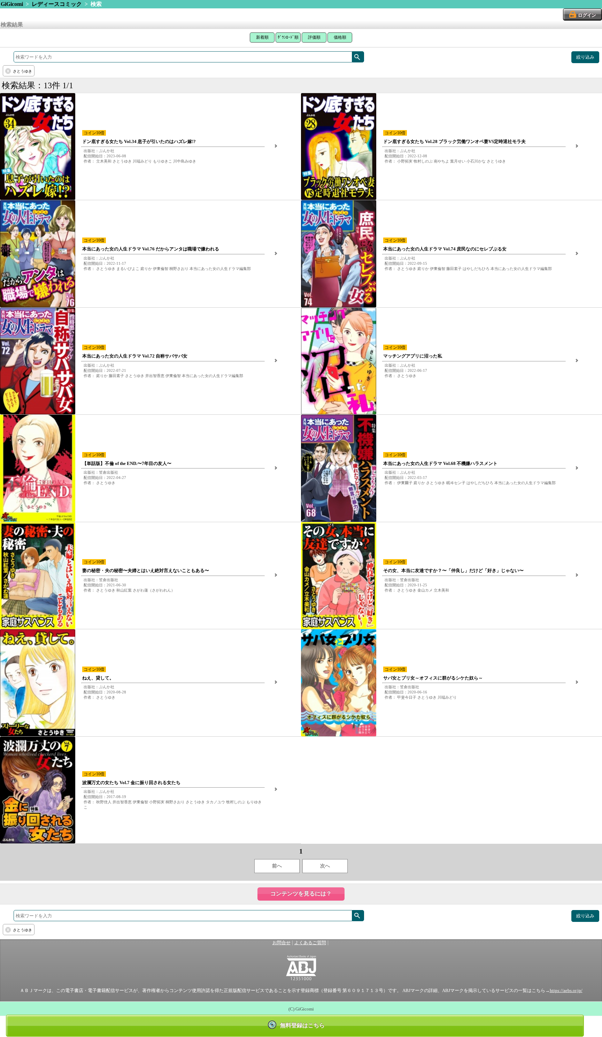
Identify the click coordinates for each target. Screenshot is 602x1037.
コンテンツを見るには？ (301, 893)
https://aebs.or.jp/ (566, 990)
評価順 (314, 37)
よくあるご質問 (310, 942)
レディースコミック (57, 4)
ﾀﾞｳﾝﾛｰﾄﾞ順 (288, 37)
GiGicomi (12, 4)
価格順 (340, 37)
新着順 (262, 37)
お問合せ (281, 942)
